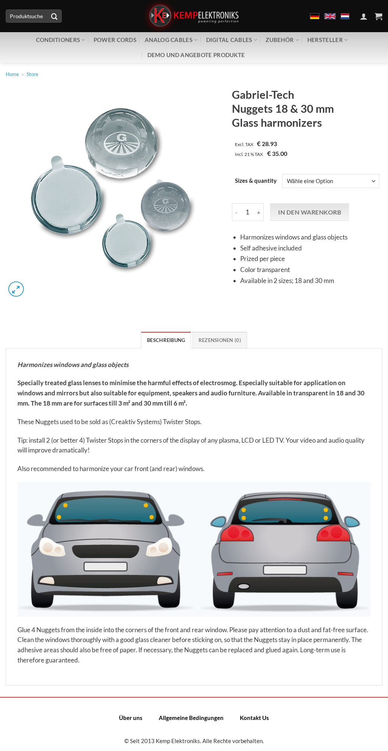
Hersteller (325, 39)
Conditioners (58, 39)
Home (12, 74)
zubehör (280, 39)
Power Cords (115, 39)
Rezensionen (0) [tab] (220, 340)
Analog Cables (168, 39)
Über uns (130, 717)
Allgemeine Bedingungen (191, 717)
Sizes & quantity (256, 181)
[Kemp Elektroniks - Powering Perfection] (194, 16)
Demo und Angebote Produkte (196, 54)
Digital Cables (229, 39)
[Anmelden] (364, 16)
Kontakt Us (254, 717)
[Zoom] (16, 289)
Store (32, 74)
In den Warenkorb (309, 212)
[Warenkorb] (378, 16)
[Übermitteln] (54, 16)
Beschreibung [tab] (166, 340)
